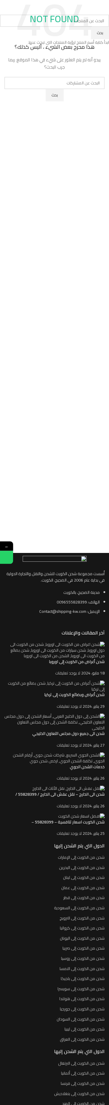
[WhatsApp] (6, 557)
